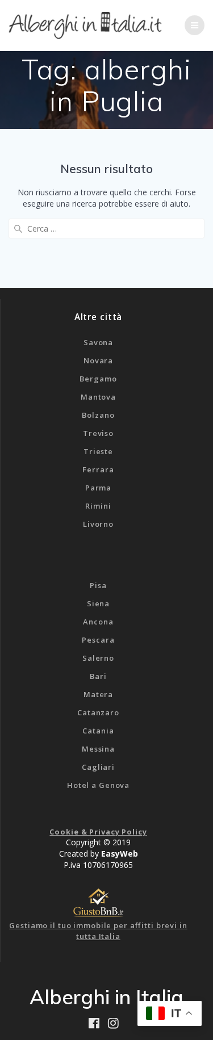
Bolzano (98, 415)
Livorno (98, 524)
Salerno (98, 658)
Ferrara (98, 469)
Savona (98, 342)
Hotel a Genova (98, 785)
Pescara (98, 640)
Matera (98, 694)
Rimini (98, 506)
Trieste (98, 451)
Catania (98, 731)
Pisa (98, 585)
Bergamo (98, 379)
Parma (98, 488)
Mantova (98, 397)
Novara (98, 360)
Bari (98, 676)
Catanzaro (98, 712)
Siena (98, 603)
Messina (98, 749)
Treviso (98, 433)
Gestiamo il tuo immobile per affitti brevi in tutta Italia (98, 931)
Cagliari (98, 767)
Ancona (98, 622)
